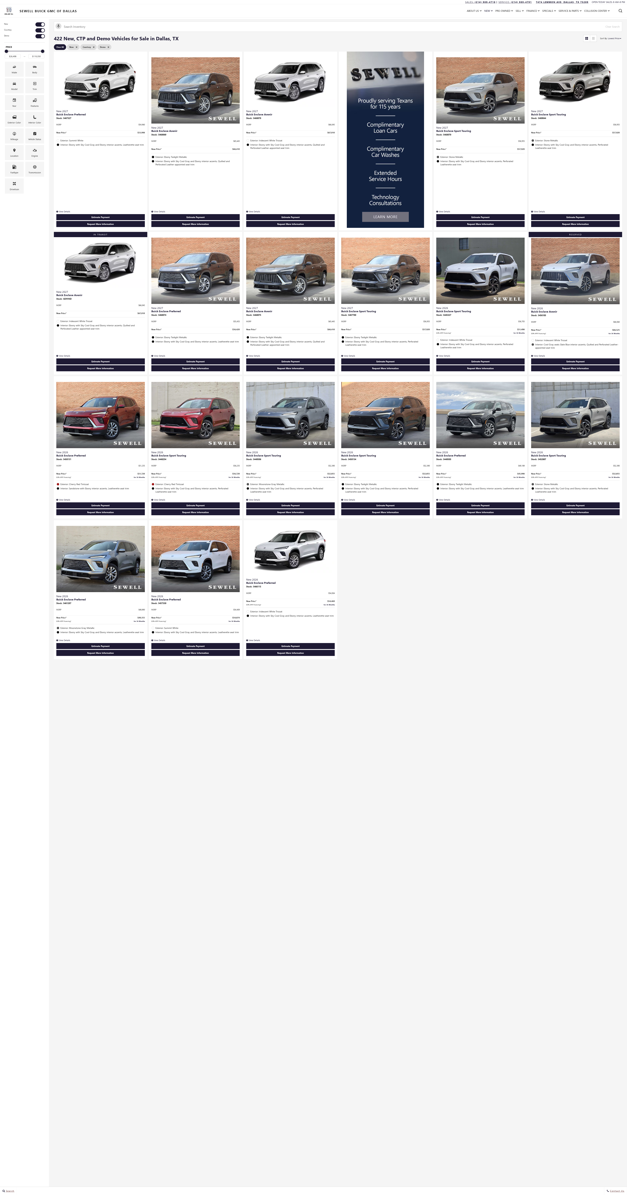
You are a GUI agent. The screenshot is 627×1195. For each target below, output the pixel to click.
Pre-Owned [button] (502, 11)
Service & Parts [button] (568, 11)
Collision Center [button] (595, 11)
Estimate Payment (100, 217)
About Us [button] (473, 11)
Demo (6, 35)
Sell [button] (519, 11)
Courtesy (8, 30)
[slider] (6, 51)
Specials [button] (547, 11)
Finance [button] (531, 11)
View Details (64, 211)
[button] (620, 10)
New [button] (488, 11)
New (6, 24)
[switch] (24, 24)
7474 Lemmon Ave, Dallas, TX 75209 (562, 2)
